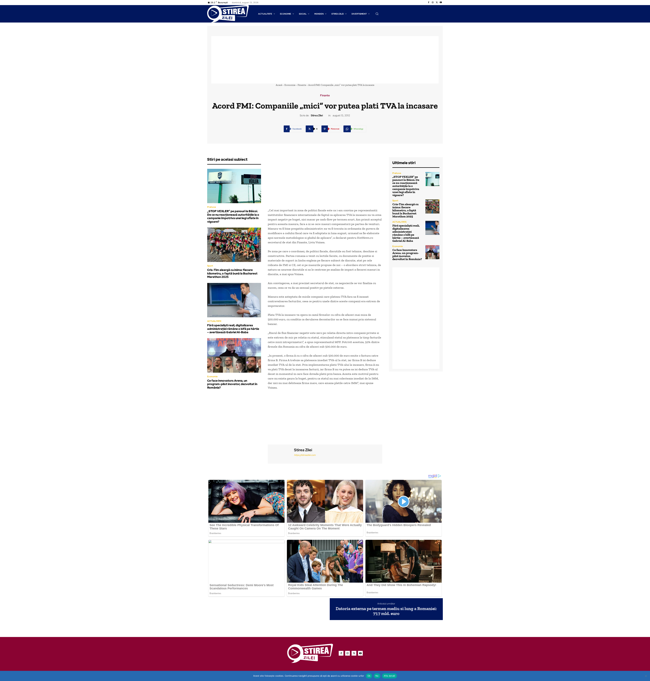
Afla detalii (389, 675)
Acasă (279, 85)
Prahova (211, 207)
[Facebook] (429, 3)
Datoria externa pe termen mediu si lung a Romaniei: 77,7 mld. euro (386, 611)
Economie (289, 85)
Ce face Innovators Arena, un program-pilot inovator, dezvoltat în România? (232, 384)
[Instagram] (433, 3)
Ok (369, 675)
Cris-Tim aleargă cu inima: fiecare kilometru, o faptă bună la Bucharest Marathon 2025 (232, 273)
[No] (645, 676)
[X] (437, 3)
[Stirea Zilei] (280, 453)
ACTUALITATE (214, 321)
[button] (376, 13)
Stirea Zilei (317, 115)
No (377, 675)
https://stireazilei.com (305, 455)
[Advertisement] (325, 59)
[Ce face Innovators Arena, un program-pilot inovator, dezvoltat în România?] (234, 355)
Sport (210, 266)
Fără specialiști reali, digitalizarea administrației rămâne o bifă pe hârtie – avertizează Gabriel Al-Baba (233, 328)
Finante (302, 85)
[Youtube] (441, 3)
